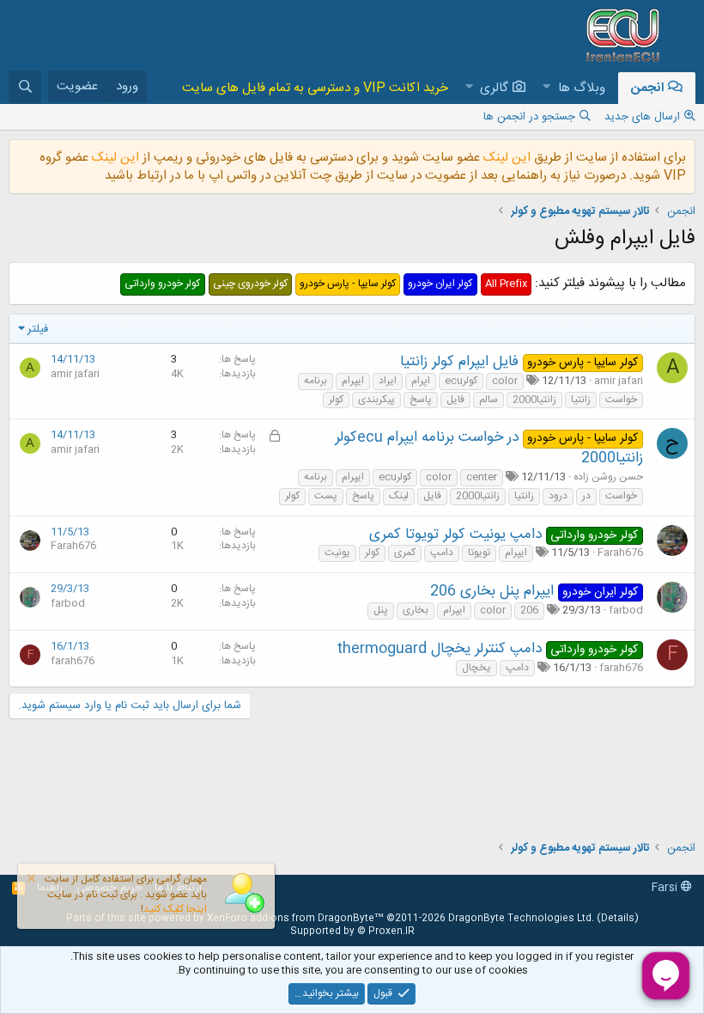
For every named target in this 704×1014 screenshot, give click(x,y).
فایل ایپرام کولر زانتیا (459, 362)
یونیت (337, 553)
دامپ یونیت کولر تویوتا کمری (455, 534)
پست (325, 496)
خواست (621, 400)
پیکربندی (376, 400)
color (505, 381)
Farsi (666, 887)
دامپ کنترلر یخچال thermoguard (439, 649)
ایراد (388, 381)
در (586, 496)
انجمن (647, 88)
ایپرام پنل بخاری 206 (492, 591)
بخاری (415, 610)
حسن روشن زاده (608, 477)
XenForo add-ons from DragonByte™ (295, 918)
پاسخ (421, 400)
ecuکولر (461, 381)
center (481, 477)
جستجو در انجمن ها (529, 116)
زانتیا (581, 400)
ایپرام (353, 381)
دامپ (441, 553)
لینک (399, 496)
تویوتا (479, 553)
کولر (336, 400)
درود (558, 496)
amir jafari (618, 380)
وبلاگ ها (581, 88)
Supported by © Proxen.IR (352, 931)
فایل (455, 400)
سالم (488, 400)
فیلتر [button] (37, 329)
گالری (494, 88)
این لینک (505, 157)
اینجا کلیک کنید (175, 909)
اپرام (420, 381)
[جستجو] (25, 87)
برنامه (315, 381)
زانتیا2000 (534, 400)
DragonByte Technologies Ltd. (521, 918)
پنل (380, 610)
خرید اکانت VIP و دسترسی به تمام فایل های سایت (315, 88)
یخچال (476, 668)
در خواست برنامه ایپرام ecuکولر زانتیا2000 (489, 447)
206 (529, 610)
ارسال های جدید (642, 116)
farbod (626, 610)
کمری (405, 553)
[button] (546, 88)
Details (617, 918)
